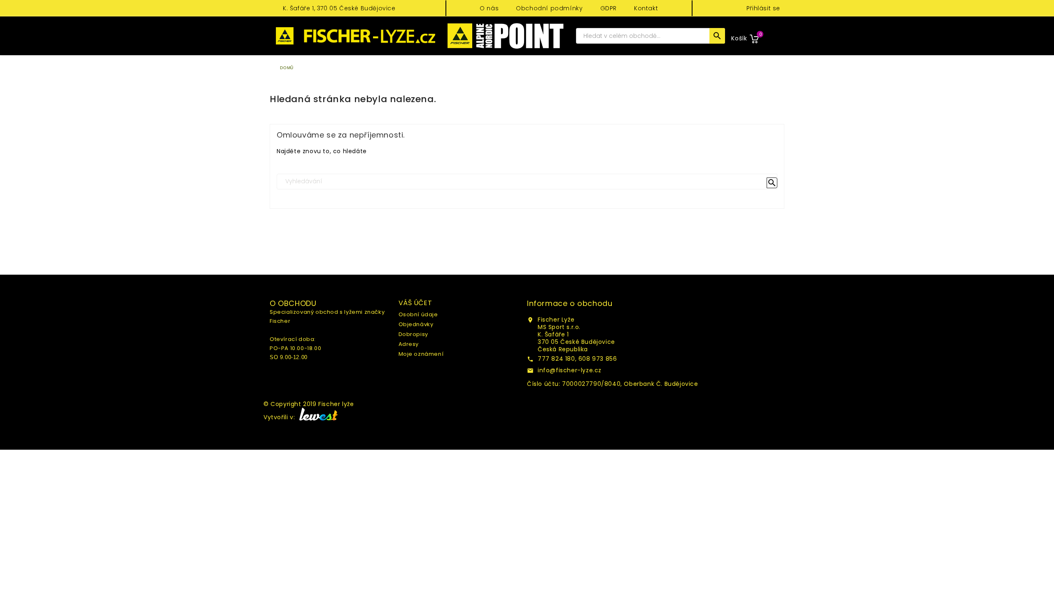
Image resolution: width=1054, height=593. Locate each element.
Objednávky (416, 324)
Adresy (409, 344)
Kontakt (646, 8)
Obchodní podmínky (549, 8)
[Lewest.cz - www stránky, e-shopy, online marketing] (317, 417)
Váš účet (415, 303)
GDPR (608, 8)
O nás (489, 8)
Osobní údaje (418, 314)
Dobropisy (413, 334)
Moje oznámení (421, 354)
